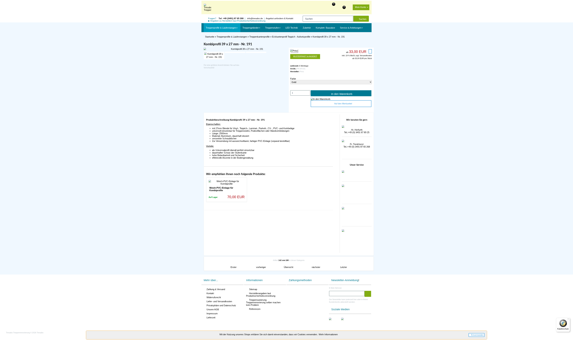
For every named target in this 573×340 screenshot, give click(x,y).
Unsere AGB (212, 309)
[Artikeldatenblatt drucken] (370, 51)
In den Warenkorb (341, 94)
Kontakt (209, 293)
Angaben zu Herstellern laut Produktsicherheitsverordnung (236, 21)
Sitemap (252, 289)
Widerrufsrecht (213, 297)
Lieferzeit (210, 317)
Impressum (211, 313)
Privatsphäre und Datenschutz (220, 305)
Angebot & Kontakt (279, 18)
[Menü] (568, 319)
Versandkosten (366, 56)
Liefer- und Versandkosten (218, 301)
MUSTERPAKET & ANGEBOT (305, 56)
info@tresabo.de (255, 18)
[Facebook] (333, 322)
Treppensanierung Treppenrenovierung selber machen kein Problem (263, 302)
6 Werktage (303, 66)
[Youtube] (345, 322)
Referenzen (254, 309)
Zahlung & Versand (215, 289)
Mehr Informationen (328, 334)
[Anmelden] (368, 294)
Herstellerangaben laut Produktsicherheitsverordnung (260, 294)
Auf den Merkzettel (342, 103)
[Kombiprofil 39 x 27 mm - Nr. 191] (246, 49)
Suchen (362, 19)
